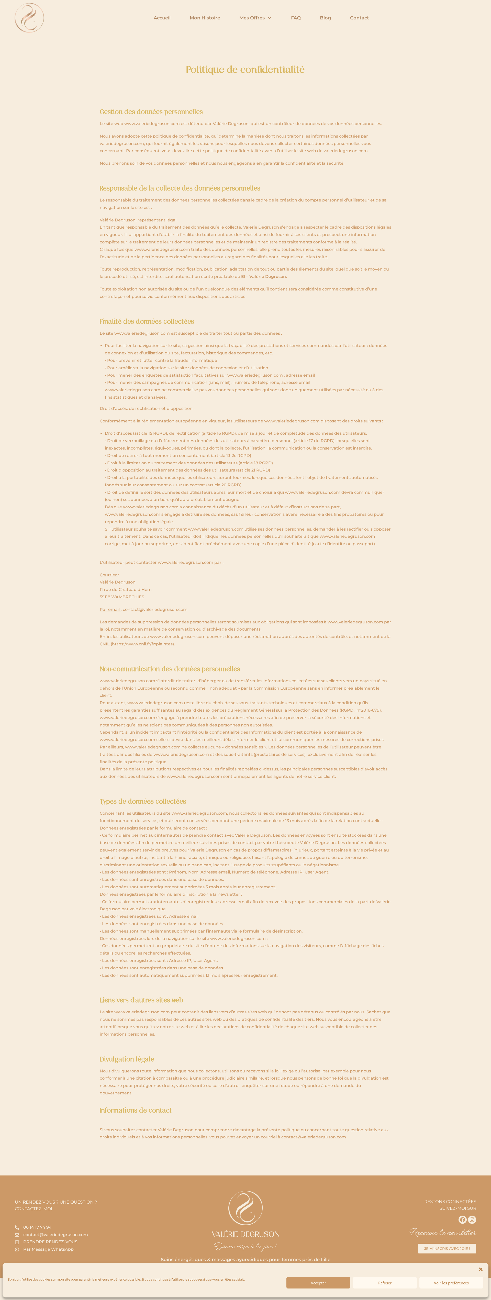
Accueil (162, 18)
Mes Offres (252, 18)
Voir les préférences (451, 1282)
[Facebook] (463, 1220)
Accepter (318, 1282)
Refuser (385, 1282)
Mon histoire (205, 18)
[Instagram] (472, 1220)
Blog (325, 18)
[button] (480, 1269)
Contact (359, 18)
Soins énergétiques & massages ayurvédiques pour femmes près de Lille (245, 1259)
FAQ (296, 18)
